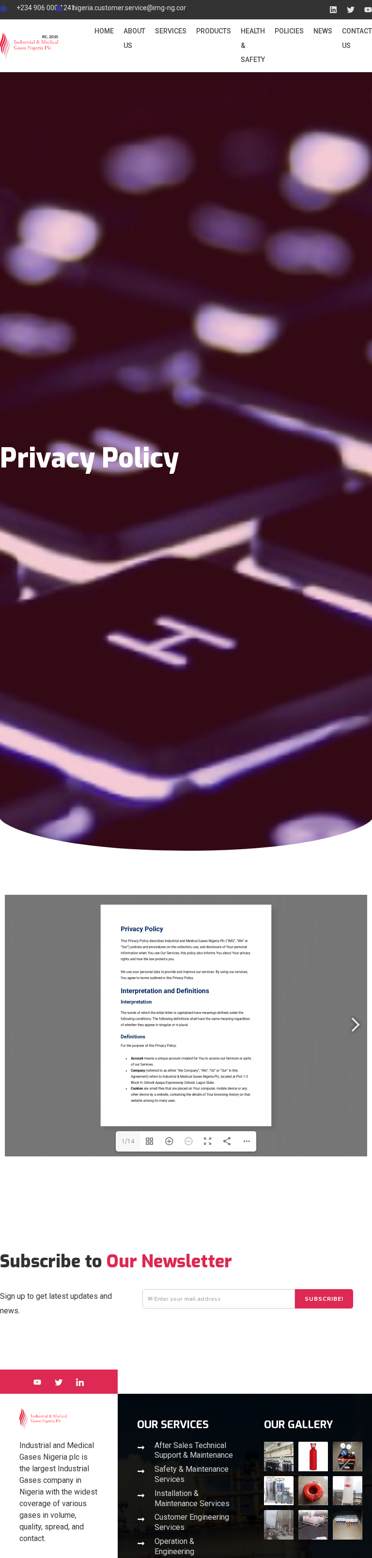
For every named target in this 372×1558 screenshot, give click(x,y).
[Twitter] (58, 1381)
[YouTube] (37, 1381)
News (322, 31)
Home (104, 31)
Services (170, 31)
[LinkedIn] (80, 1381)
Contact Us (357, 38)
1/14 (128, 1141)
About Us (134, 38)
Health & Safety (253, 45)
